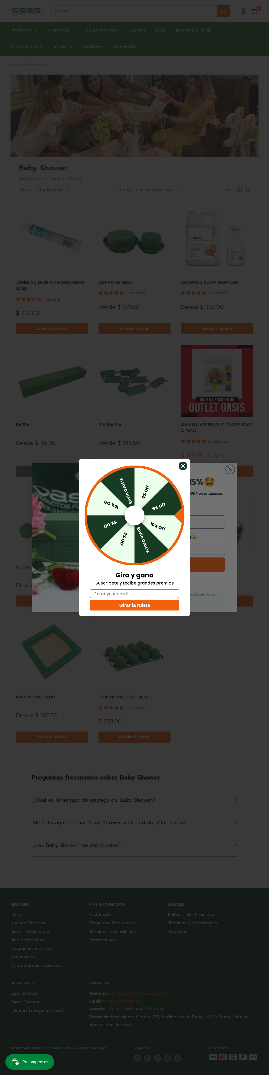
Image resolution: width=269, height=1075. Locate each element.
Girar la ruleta (134, 605)
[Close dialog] (183, 466)
